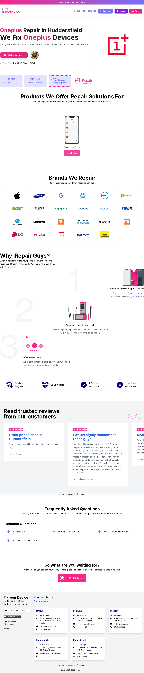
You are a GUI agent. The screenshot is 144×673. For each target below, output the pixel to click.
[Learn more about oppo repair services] (61, 208)
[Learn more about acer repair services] (17, 208)
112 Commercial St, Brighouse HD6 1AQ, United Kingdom (89, 620)
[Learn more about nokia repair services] (83, 208)
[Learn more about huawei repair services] (39, 234)
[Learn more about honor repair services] (105, 208)
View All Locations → (42, 601)
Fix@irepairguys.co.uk (122, 624)
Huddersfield (42, 640)
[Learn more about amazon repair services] (39, 208)
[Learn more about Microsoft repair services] (127, 195)
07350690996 (119, 627)
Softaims (79, 670)
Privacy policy (9, 624)
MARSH (40, 611)
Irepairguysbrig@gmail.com (87, 624)
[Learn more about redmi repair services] (61, 221)
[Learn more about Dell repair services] (105, 195)
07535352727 (44, 656)
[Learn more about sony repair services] (105, 221)
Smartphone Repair (72, 147)
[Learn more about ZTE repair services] (127, 208)
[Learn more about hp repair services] (83, 195)
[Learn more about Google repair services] (61, 195)
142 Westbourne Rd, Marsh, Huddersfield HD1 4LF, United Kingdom (50, 621)
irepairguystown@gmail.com (50, 653)
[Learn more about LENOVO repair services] (39, 221)
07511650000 (82, 656)
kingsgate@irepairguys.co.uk (88, 653)
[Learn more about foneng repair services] (105, 234)
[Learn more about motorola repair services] (17, 221)
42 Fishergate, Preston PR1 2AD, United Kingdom (126, 620)
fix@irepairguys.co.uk (47, 626)
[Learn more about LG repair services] (17, 234)
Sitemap (7, 628)
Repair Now (72, 153)
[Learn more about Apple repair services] (17, 195)
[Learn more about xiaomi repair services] (127, 221)
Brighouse (78, 611)
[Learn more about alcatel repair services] (83, 221)
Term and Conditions (11, 621)
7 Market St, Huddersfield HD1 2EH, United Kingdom (50, 649)
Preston (114, 611)
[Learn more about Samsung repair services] (39, 195)
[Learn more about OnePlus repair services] (61, 234)
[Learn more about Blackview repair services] (83, 234)
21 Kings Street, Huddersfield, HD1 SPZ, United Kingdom (89, 649)
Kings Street (79, 640)
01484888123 (82, 627)
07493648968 (44, 629)
